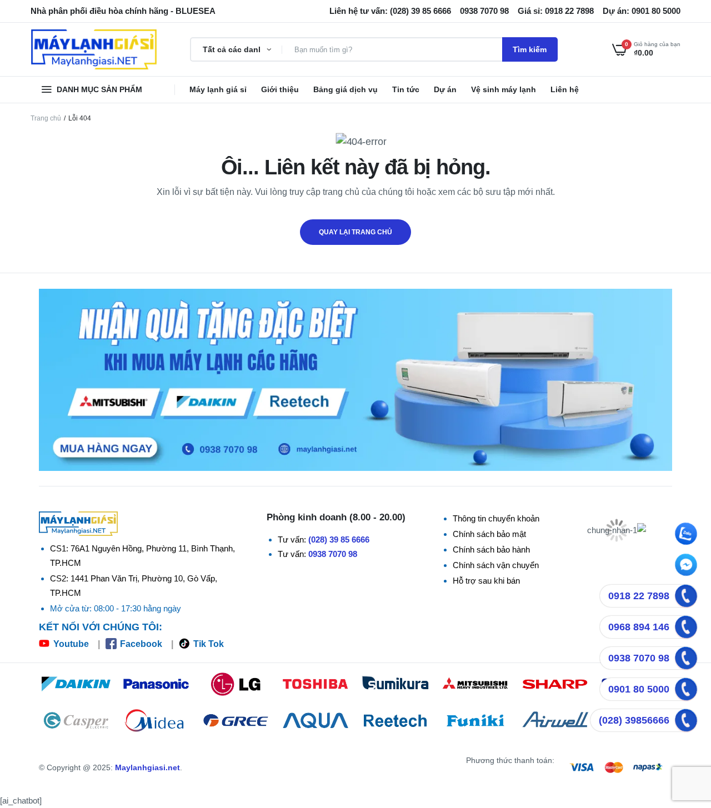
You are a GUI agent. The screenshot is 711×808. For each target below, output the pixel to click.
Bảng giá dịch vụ (345, 89)
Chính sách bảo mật (489, 534)
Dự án (445, 89)
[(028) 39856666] (686, 720)
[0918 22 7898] (686, 596)
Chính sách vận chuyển (496, 565)
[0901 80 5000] (686, 689)
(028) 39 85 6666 (338, 539)
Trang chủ (46, 118)
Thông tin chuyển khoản (496, 518)
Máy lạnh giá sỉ (218, 89)
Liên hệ (564, 89)
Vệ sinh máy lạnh (503, 89)
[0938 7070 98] (686, 658)
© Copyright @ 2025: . (110, 767)
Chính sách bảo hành (491, 549)
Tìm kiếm (530, 49)
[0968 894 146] (686, 627)
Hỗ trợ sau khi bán (486, 580)
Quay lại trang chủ (355, 232)
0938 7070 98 (332, 554)
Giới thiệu (280, 89)
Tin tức (405, 89)
